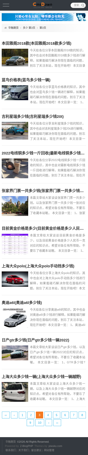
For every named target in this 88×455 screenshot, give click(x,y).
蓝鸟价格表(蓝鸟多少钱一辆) (26, 80)
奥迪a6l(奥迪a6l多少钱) (22, 303)
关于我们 (23, 450)
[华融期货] (44, 5)
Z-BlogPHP (26, 446)
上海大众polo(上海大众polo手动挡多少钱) (38, 266)
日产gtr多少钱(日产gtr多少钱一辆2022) (35, 340)
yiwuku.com (55, 446)
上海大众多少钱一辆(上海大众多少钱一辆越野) (41, 377)
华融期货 (13, 27)
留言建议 (36, 450)
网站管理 (49, 450)
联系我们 (11, 450)
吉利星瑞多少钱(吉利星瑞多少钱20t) (33, 116)
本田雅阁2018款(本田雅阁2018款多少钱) (36, 43)
